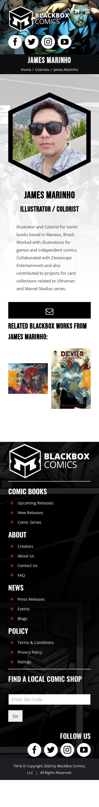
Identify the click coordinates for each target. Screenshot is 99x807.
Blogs (23, 618)
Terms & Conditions (36, 642)
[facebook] (15, 42)
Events (24, 608)
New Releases (30, 512)
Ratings (24, 661)
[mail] (49, 312)
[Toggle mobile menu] (88, 11)
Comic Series (29, 522)
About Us (26, 556)
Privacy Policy (30, 652)
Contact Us (27, 565)
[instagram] (48, 42)
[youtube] (65, 42)
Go (15, 716)
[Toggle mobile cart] (76, 11)
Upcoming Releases (36, 503)
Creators (25, 546)
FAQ (21, 575)
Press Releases (31, 599)
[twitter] (31, 42)
